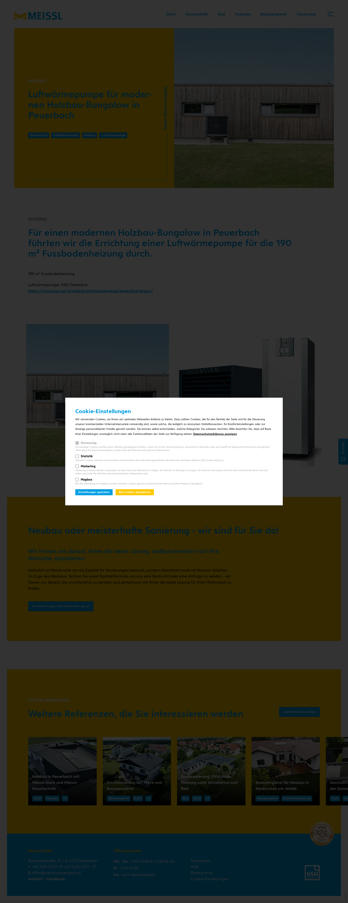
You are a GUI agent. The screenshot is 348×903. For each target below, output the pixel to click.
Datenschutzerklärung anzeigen (215, 434)
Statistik (87, 456)
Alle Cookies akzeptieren (135, 492)
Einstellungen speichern (94, 492)
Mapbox (86, 479)
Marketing (88, 466)
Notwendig (88, 443)
